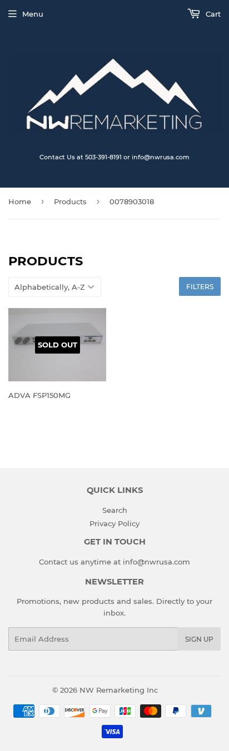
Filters (199, 287)
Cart (212, 13)
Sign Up (199, 639)
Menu (32, 13)
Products (70, 201)
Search (114, 510)
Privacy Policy (114, 523)
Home (19, 201)
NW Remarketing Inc (118, 690)
